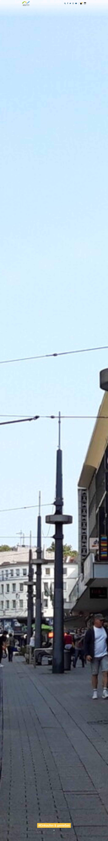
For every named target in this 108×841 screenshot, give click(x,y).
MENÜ (85, 4)
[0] (81, 4)
